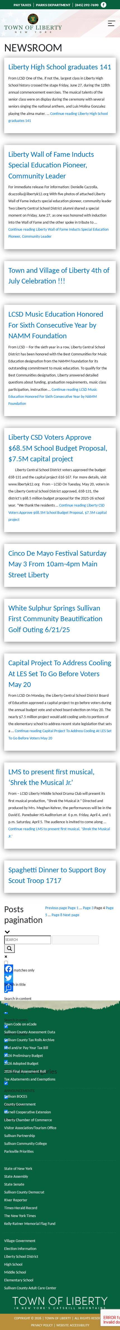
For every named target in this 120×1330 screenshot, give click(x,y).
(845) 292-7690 (87, 5)
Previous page (56, 908)
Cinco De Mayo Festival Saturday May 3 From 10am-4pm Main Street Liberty (57, 564)
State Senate (14, 1185)
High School (13, 1265)
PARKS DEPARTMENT (53, 5)
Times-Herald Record (20, 1208)
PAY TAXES (22, 5)
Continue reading (52, 397)
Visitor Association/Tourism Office (30, 1128)
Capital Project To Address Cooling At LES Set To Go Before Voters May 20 (59, 674)
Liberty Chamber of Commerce (28, 1120)
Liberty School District (21, 1257)
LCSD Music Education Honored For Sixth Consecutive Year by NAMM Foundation (55, 325)
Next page (71, 915)
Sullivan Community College (25, 1144)
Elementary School (18, 1280)
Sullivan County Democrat (24, 1192)
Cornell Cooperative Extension (27, 1112)
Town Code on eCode (20, 1024)
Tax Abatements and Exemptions (29, 1079)
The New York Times (20, 1216)
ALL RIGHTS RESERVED (90, 1318)
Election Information (20, 1249)
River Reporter (15, 1200)
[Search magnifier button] (9, 948)
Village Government (19, 1241)
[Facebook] (60, 968)
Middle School (15, 1272)
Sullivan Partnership (19, 1136)
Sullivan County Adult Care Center (30, 1288)
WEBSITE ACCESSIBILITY (72, 1325)
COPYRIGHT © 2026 (27, 1318)
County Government (20, 1104)
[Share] (60, 986)
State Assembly (16, 1177)
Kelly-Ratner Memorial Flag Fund (29, 1224)
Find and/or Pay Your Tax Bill (26, 1048)
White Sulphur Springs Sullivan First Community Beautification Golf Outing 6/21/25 (55, 619)
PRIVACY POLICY (42, 1325)
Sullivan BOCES (15, 1097)
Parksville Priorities (18, 1152)
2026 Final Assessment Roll (25, 1072)
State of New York (18, 1169)
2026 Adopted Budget (21, 1064)
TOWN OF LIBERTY (58, 1318)
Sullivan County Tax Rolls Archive (29, 1040)
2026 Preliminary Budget (23, 1056)
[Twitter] (60, 977)
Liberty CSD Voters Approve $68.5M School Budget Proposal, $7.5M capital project (57, 448)
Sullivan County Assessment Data (29, 1032)
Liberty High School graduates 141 (59, 67)
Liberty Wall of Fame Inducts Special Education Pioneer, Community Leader (51, 165)
